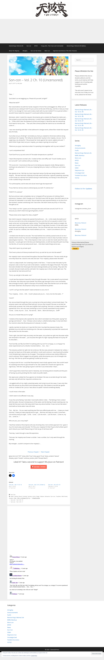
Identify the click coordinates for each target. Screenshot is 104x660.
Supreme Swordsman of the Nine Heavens (65, 51)
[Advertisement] (52, 31)
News (76, 163)
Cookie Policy (34, 655)
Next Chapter (45, 452)
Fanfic (77, 150)
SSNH (76, 168)
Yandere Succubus (81, 175)
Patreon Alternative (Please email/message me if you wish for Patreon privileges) (82, 244)
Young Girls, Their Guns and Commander (52, 46)
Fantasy (30, 496)
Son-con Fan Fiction (36, 51)
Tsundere (58, 496)
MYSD (36, 46)
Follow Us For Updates (83, 189)
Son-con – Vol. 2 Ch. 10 (17, 500)
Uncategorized (79, 173)
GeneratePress (54, 649)
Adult (12, 496)
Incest (34, 496)
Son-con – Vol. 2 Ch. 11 (17, 502)
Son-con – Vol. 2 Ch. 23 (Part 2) (37, 484)
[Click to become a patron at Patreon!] (39, 469)
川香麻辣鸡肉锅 (36, 498)
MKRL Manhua (79, 155)
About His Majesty (14, 51)
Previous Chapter (33, 452)
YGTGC (77, 178)
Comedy (24, 496)
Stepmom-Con (79, 170)
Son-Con (13, 494)
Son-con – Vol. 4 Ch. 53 (54, 484)
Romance (47, 496)
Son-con (29, 46)
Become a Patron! (80, 223)
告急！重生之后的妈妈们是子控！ (22, 498)
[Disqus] (38, 530)
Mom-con (47, 51)
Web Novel (64, 496)
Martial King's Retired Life (83, 153)
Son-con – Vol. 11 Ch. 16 (15, 484)
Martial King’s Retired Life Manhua (76, 46)
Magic (38, 496)
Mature (42, 496)
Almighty (25, 51)
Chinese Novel (18, 496)
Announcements (80, 148)
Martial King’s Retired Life (16, 46)
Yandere (11, 498)
